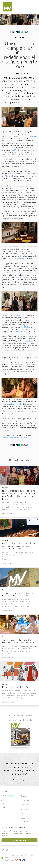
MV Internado (26, 814)
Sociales (5, 488)
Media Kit (24, 805)
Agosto (4, 795)
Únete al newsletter (19, 840)
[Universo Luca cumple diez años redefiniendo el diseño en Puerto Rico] (11, 32)
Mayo (3, 807)
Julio (3, 800)
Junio (3, 804)
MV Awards (25, 809)
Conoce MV (25, 800)
